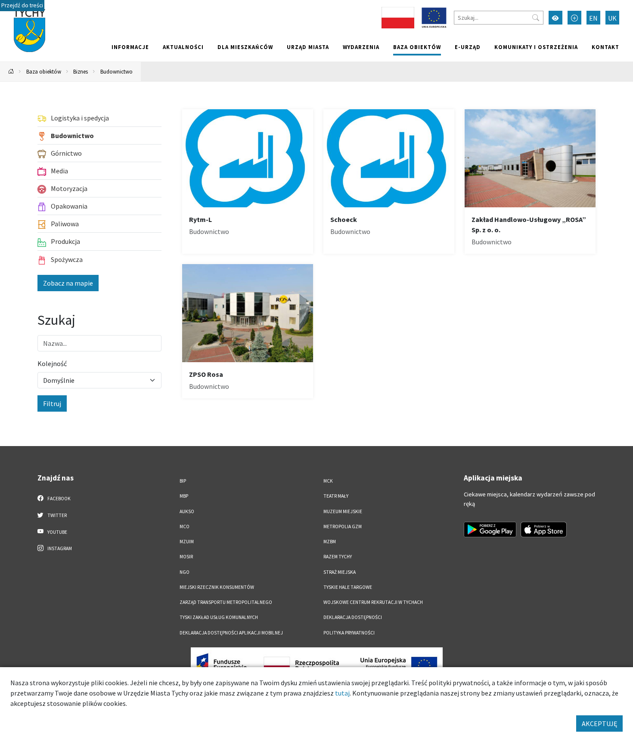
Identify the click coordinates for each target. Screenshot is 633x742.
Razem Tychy (337, 557)
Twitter (57, 515)
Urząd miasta (308, 46)
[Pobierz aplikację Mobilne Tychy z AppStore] (544, 529)
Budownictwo (116, 71)
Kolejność (52, 363)
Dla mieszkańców (245, 46)
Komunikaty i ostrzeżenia (536, 46)
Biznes (80, 71)
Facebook (59, 499)
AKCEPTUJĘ (599, 723)
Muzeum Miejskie (342, 511)
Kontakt (605, 46)
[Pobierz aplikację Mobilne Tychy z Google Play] (490, 529)
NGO (184, 572)
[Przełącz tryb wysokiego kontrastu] (555, 18)
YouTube (57, 532)
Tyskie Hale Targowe (347, 587)
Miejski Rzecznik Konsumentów (217, 587)
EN (593, 18)
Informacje (130, 46)
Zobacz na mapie (68, 283)
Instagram (59, 548)
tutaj (342, 693)
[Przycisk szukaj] (536, 18)
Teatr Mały (335, 496)
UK (612, 18)
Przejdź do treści (22, 5)
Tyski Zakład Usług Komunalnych (219, 617)
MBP (184, 496)
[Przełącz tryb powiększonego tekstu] (574, 18)
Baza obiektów (417, 46)
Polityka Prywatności (349, 633)
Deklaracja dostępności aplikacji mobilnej (231, 633)
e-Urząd (468, 46)
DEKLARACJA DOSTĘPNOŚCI (352, 617)
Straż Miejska (339, 572)
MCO (184, 526)
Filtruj (52, 403)
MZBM (329, 542)
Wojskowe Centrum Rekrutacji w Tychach (373, 602)
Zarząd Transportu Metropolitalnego (226, 602)
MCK (328, 481)
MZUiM (187, 542)
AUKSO (187, 511)
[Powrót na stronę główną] (11, 71)
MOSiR (186, 557)
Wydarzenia (361, 46)
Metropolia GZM (342, 526)
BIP (183, 481)
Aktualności (183, 46)
